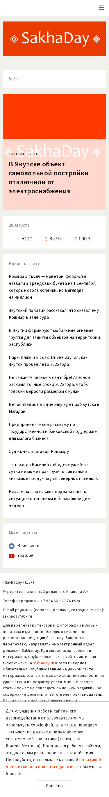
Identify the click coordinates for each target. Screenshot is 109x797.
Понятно (54, 785)
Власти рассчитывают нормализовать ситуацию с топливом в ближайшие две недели (49, 498)
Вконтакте (28, 545)
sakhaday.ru (43, 663)
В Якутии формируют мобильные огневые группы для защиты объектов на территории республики (54, 337)
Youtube (25, 555)
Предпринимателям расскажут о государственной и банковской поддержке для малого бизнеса (53, 431)
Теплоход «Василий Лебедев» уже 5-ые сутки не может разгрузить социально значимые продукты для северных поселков (53, 471)
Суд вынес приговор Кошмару (39, 451)
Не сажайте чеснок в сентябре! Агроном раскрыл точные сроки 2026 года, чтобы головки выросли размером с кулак (49, 384)
